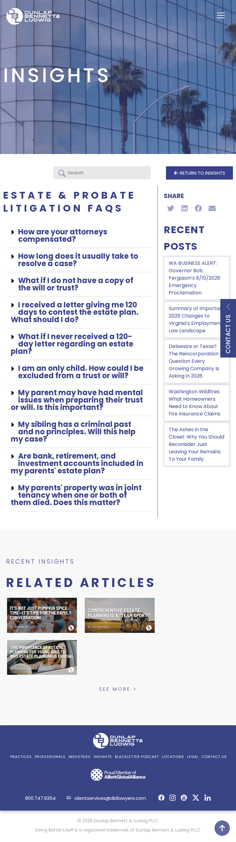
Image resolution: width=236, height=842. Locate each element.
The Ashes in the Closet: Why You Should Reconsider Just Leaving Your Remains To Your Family (196, 444)
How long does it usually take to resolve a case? (78, 260)
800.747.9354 (40, 798)
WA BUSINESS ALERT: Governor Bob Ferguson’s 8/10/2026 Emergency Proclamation (194, 278)
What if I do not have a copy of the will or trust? (75, 284)
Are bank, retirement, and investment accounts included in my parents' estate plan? (77, 463)
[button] (78, 236)
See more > (118, 689)
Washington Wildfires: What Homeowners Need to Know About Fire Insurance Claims (194, 402)
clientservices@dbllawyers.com (110, 798)
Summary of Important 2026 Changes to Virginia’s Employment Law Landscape (197, 319)
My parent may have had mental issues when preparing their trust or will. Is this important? (77, 399)
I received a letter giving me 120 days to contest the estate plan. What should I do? (75, 312)
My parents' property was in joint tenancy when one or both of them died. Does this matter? (76, 495)
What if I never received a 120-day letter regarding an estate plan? (72, 343)
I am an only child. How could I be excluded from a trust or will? (81, 372)
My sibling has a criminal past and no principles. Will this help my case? (73, 431)
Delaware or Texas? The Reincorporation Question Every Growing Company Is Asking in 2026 (194, 361)
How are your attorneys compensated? (62, 235)
